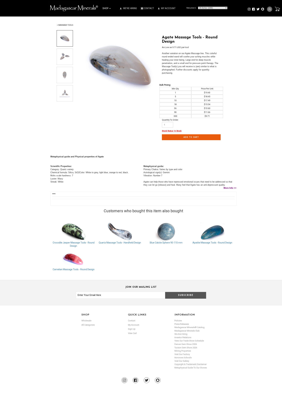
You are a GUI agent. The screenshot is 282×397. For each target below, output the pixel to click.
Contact (148, 8)
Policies (178, 320)
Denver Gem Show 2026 (185, 344)
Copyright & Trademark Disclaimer (190, 364)
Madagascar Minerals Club (187, 331)
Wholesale (86, 320)
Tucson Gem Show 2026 (185, 347)
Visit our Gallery (181, 361)
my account (133, 325)
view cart (132, 333)
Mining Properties (182, 351)
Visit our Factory (182, 354)
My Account (168, 8)
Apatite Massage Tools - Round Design (212, 242)
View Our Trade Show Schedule (189, 340)
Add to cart (191, 137)
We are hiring (180, 334)
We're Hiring (130, 8)
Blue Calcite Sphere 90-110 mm (166, 242)
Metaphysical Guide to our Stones (190, 367)
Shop (105, 8)
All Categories (88, 325)
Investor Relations (182, 337)
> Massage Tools (65, 25)
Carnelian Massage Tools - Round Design (73, 269)
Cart (277, 9)
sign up (131, 329)
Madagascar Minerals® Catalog (189, 327)
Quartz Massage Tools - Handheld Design (120, 242)
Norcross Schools (183, 357)
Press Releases (181, 324)
